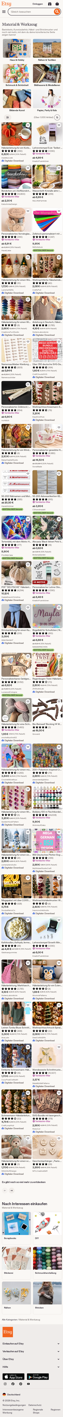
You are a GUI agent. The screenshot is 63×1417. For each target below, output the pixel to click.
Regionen (55, 1409)
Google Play (38, 1376)
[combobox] (30, 12)
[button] (11, 1394)
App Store (13, 1376)
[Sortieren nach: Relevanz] (57, 117)
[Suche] (57, 12)
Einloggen (38, 4)
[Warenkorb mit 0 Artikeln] (57, 4)
